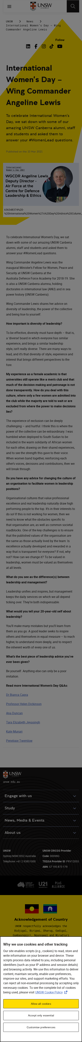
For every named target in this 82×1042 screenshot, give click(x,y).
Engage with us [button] (18, 796)
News (30, 21)
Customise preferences (41, 1027)
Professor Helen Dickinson (24, 704)
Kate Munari (14, 731)
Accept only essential (41, 1015)
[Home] (41, 6)
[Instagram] (43, 46)
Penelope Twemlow (19, 741)
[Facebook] (35, 46)
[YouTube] (59, 46)
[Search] (73, 6)
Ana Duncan (14, 713)
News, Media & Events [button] (24, 820)
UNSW (9, 21)
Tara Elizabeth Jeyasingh (23, 722)
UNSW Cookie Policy (52, 992)
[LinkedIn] (29, 46)
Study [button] (10, 808)
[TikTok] (51, 46)
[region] (41, 989)
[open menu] (9, 6)
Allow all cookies (41, 1003)
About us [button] (13, 832)
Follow (59, 40)
